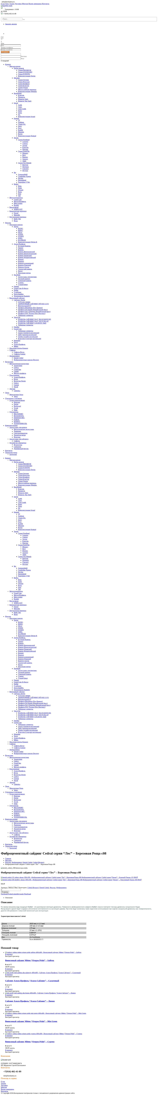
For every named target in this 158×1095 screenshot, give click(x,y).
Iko (15, 172)
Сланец (21, 283)
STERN (21, 236)
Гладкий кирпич (24, 279)
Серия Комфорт (24, 84)
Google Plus (23, 894)
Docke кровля (19, 68)
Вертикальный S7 (24, 306)
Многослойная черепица (27, 89)
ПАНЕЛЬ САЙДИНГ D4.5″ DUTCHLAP (33, 321)
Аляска (25, 143)
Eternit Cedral (18, 358)
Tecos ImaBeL (19, 294)
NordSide (17, 275)
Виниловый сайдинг (17, 298)
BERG (20, 230)
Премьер (25, 167)
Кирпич (21, 261)
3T (19, 120)
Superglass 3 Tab (24, 182)
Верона (25, 157)
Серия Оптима (23, 80)
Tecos (16, 342)
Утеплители (13, 412)
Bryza (16, 379)
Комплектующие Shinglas (27, 91)
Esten (20, 188)
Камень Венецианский (26, 252)
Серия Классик (23, 86)
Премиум (21, 97)
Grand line (17, 369)
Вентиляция (13, 207)
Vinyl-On (17, 317)
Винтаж (25, 165)
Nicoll (16, 387)
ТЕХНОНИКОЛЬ (20, 423)
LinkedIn (15, 894)
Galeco (16, 367)
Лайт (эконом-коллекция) (27, 335)
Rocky (20, 134)
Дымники (17, 431)
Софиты (12, 350)
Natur (20, 111)
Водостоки (9, 362)
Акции (11, 4)
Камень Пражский (25, 255)
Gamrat (16, 385)
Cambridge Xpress (24, 176)
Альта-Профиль (19, 244)
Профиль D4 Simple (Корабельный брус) (33, 310)
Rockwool (17, 406)
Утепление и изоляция (13, 398)
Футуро (25, 171)
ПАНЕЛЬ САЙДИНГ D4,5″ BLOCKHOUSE (34, 319)
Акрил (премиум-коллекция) (28, 333)
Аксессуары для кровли (18, 427)
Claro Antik (22, 109)
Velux (16, 396)
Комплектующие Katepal (27, 136)
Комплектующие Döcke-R (27, 242)
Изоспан (17, 402)
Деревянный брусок (21, 449)
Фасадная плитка (24, 273)
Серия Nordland (23, 140)
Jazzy (20, 126)
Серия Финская (23, 82)
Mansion (21, 132)
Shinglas (17, 78)
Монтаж (25, 4)
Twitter (10, 894)
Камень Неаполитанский (27, 254)
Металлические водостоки (19, 364)
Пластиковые (14, 375)
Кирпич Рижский (24, 265)
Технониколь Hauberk (22, 296)
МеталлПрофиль (20, 201)
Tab (19, 196)
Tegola (16, 138)
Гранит (20, 248)
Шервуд (25, 153)
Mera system (18, 203)
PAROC (17, 420)
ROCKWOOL (19, 416)
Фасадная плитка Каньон (18, 348)
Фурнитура (18, 445)
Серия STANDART (25, 72)
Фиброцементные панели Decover (26, 360)
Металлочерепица (16, 198)
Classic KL (22, 124)
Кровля (8, 64)
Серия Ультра (23, 87)
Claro (20, 107)
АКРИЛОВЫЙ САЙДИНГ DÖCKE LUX (33, 304)
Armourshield (22, 174)
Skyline (20, 178)
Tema (20, 113)
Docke (16, 227)
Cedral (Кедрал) (33, 888)
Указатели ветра (20, 435)
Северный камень (24, 281)
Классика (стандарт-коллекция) (29, 339)
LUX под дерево (24, 302)
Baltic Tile (17, 219)
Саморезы (17, 447)
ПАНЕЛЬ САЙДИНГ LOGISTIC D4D (32, 323)
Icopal (16, 103)
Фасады (8, 223)
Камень (21, 250)
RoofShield (17, 93)
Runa (20, 192)
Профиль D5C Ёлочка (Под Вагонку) (31, 313)
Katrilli (20, 130)
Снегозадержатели (20, 433)
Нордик (25, 149)
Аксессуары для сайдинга (18, 439)
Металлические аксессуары (24, 429)
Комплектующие (11, 425)
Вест (24, 155)
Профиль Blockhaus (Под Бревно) (30, 308)
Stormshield (22, 180)
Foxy (20, 128)
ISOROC (17, 422)
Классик (21, 95)
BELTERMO (18, 414)
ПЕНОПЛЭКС (19, 418)
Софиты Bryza (19, 352)
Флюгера (17, 437)
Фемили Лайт (23, 99)
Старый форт (23, 284)
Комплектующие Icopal (26, 116)
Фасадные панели (16, 225)
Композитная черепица (17, 211)
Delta (15, 410)
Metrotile (17, 215)
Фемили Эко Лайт (24, 101)
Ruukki (16, 205)
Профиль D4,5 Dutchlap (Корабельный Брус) (34, 311)
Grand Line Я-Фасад (21, 288)
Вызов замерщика (35, 4)
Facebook (4, 894)
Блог (7, 4)
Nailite (16, 290)
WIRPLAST (18, 209)
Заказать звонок (11, 24)
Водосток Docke (20, 381)
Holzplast (17, 340)
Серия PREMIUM (24, 70)
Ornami (20, 190)
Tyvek (16, 408)
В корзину (5, 892)
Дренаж (12, 389)
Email (29, 894)
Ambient (21, 122)
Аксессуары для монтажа (27, 277)
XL (19, 115)
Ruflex (16, 184)
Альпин (25, 142)
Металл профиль (20, 373)
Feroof (16, 213)
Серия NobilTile (23, 151)
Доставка (18, 4)
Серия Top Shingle (24, 163)
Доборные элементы (25, 315)
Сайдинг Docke (19, 300)
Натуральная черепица (17, 217)
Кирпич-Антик (23, 267)
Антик (24, 145)
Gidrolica (17, 391)
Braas (16, 221)
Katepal (16, 118)
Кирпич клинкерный (26, 263)
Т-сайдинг (17, 292)
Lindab (16, 371)
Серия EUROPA (24, 74)
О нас (3, 4)
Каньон (21, 259)
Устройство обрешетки (17, 443)
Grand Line (18, 199)
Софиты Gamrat (19, 354)
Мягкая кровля (14, 66)
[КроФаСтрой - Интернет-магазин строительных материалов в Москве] (6, 6)
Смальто (25, 169)
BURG (20, 228)
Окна (7, 393)
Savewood (13, 454)
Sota (19, 194)
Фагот (20, 271)
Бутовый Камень (24, 246)
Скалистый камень (25, 269)
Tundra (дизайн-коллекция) (28, 337)
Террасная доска (11, 452)
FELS (20, 232)
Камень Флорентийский (27, 257)
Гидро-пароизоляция (17, 400)
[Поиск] (24, 19)
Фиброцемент (14, 356)
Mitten (16, 346)
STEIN (20, 234)
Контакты (45, 4)
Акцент (25, 159)
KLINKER (22, 240)
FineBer (16, 327)
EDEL (20, 238)
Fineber (16, 286)
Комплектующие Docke (26, 76)
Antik (20, 105)
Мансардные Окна (16, 395)
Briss (19, 186)
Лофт (24, 161)
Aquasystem (18, 366)
